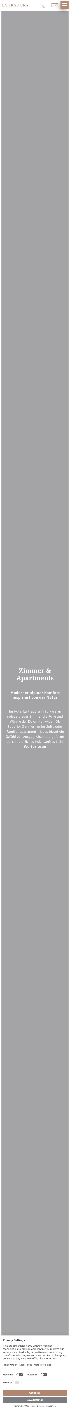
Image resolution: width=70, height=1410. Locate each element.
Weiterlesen (35, 746)
